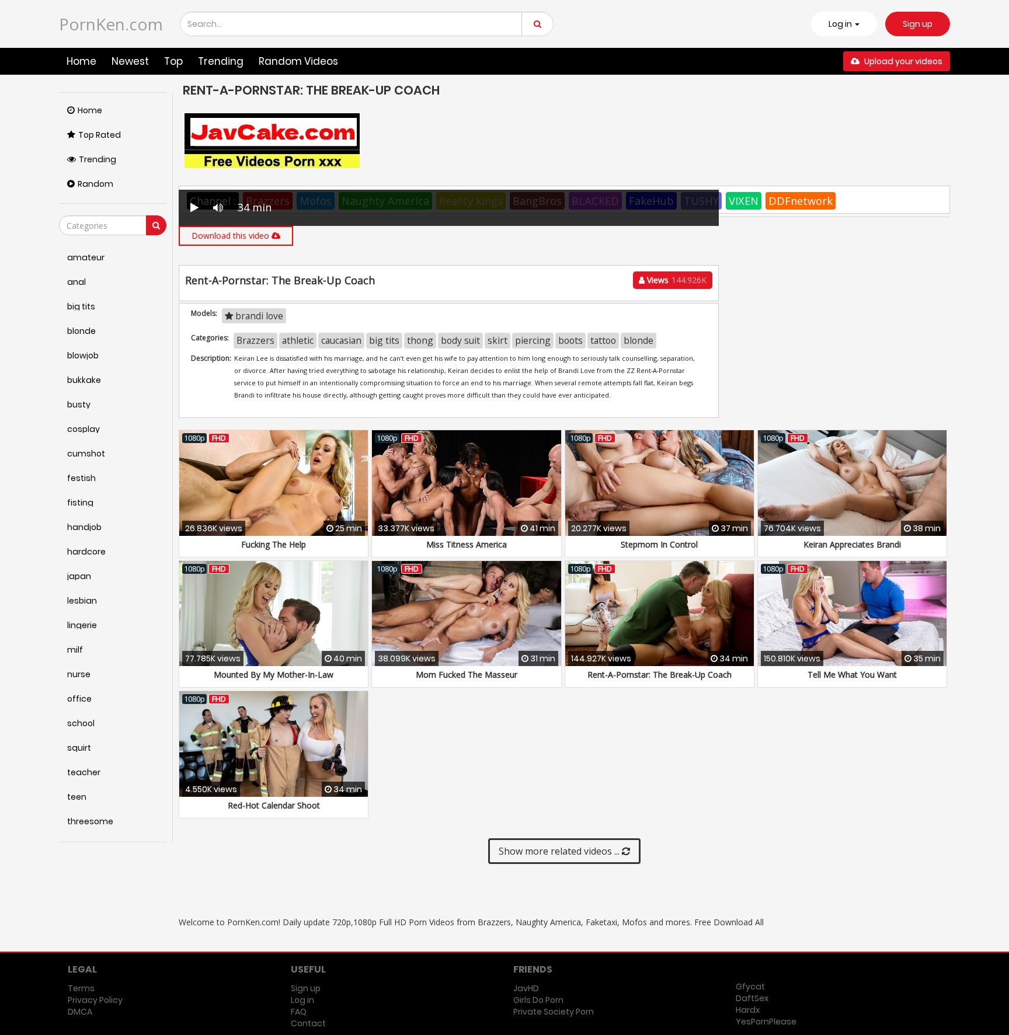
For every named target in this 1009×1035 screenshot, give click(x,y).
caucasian (341, 340)
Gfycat (750, 986)
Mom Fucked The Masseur (466, 674)
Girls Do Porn (538, 1000)
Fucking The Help (273, 544)
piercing (533, 340)
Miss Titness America (466, 544)
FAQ (299, 1011)
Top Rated (99, 135)
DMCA (80, 1011)
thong (420, 340)
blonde (638, 340)
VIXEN (744, 201)
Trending (220, 61)
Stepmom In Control (659, 544)
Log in (302, 1000)
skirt (497, 340)
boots (570, 340)
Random (95, 184)
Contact (308, 1023)
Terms (81, 988)
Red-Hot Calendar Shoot (274, 805)
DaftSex (752, 998)
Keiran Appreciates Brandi (852, 544)
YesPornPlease (766, 1021)
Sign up (918, 24)
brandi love (258, 315)
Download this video (232, 235)
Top (173, 61)
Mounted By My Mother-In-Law (273, 674)
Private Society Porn (553, 1011)
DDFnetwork (800, 201)
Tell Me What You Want (852, 674)
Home (81, 61)
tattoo (603, 340)
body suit (460, 340)
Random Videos (298, 61)
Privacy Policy (95, 1000)
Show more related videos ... (560, 851)
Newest (130, 61)
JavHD (526, 988)
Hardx (748, 1010)
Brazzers (255, 340)
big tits (384, 340)
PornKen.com (111, 24)
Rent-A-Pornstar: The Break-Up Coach (659, 674)
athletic (298, 340)
